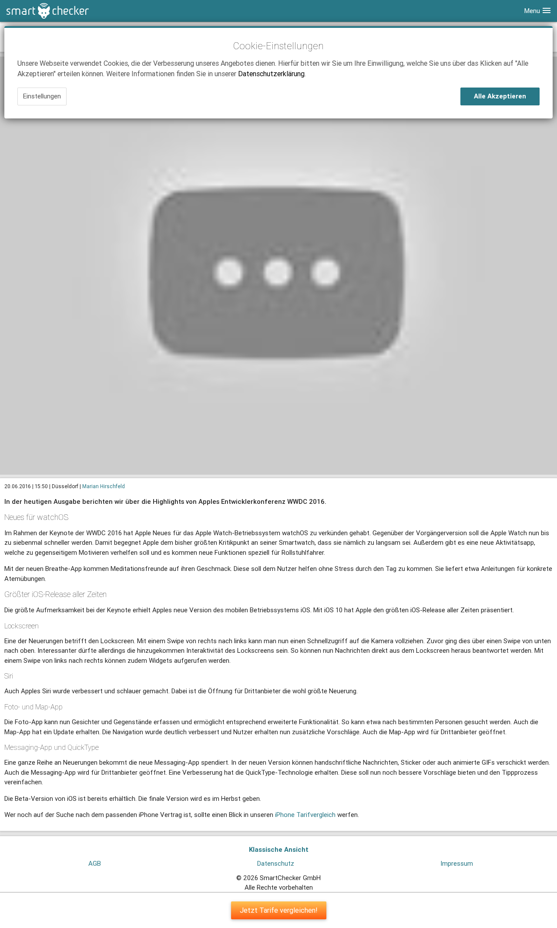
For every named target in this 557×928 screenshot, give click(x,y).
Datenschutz (275, 863)
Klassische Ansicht (279, 849)
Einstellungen (42, 96)
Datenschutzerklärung (271, 73)
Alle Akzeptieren (500, 96)
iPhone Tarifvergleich (305, 814)
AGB (94, 863)
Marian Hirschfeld (103, 486)
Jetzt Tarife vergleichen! (279, 910)
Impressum (456, 863)
